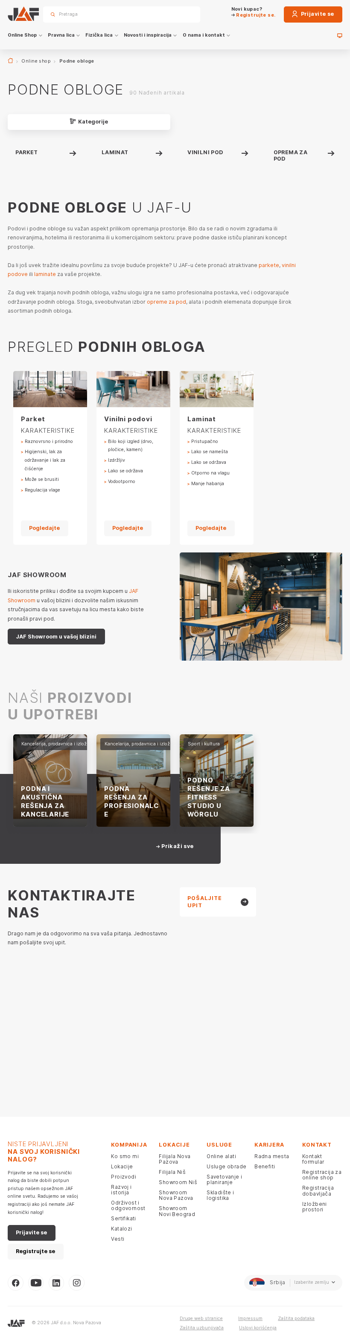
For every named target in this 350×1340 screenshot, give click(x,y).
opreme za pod (166, 302)
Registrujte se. (255, 15)
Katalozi (121, 1229)
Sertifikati (123, 1219)
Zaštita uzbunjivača (202, 1328)
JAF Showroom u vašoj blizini (56, 636)
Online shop (36, 61)
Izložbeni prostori (314, 1207)
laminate (45, 274)
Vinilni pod (205, 152)
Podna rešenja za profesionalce (131, 801)
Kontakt (317, 1145)
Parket (26, 152)
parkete (269, 265)
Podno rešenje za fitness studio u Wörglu (208, 797)
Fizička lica (99, 35)
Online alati (221, 1156)
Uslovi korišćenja (258, 1328)
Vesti (117, 1239)
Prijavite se (316, 14)
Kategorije (92, 121)
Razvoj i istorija (121, 1190)
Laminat (115, 152)
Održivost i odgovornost (128, 1205)
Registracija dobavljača (318, 1190)
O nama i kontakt (204, 35)
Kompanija (129, 1145)
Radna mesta (271, 1156)
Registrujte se (35, 1251)
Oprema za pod (291, 155)
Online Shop (22, 35)
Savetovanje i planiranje (224, 1179)
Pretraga (182, 14)
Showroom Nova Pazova (176, 1195)
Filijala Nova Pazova (174, 1159)
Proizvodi (123, 1177)
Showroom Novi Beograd (177, 1211)
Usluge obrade (226, 1167)
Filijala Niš (172, 1172)
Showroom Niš (178, 1182)
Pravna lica (61, 35)
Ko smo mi (125, 1156)
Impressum (250, 1318)
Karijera (269, 1145)
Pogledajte (44, 528)
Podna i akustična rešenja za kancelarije (45, 801)
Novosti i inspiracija (148, 35)
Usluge (219, 1145)
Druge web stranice (201, 1318)
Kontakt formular (313, 1159)
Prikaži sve (176, 846)
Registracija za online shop (321, 1175)
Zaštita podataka (296, 1318)
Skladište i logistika (220, 1195)
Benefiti (264, 1167)
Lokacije (122, 1167)
